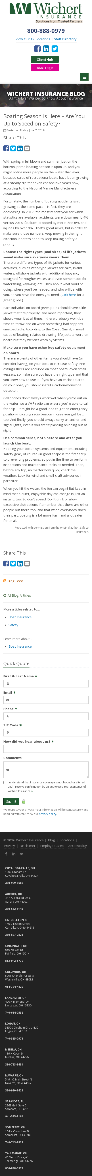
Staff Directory (65, 39)
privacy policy (47, 814)
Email (9, 692)
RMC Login (45, 67)
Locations (67, 840)
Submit (11, 801)
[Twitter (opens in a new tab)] (55, 48)
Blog (51, 840)
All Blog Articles (19, 595)
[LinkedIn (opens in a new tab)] (46, 48)
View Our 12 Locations (33, 39)
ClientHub (45, 59)
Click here (69, 294)
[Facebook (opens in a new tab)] (37, 48)
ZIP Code (12, 725)
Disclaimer (28, 845)
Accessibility (77, 845)
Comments (12, 757)
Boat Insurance (20, 617)
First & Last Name (20, 676)
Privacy (9, 845)
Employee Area (52, 845)
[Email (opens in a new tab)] (27, 148)
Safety (13, 625)
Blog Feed (15, 580)
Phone (10, 708)
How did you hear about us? (28, 741)
